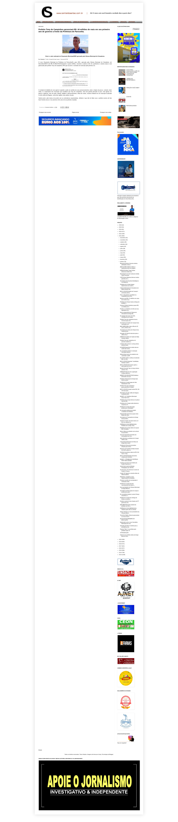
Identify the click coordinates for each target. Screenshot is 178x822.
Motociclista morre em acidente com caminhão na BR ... (129, 355)
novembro (123, 240)
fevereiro (122, 259)
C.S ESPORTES (114, 21)
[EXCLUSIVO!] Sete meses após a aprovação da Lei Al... (128, 365)
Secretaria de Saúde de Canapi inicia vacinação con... (129, 323)
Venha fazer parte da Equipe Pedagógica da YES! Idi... (127, 467)
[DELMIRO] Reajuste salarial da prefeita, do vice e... (128, 505)
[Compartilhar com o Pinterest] (68, 107)
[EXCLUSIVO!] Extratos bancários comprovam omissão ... (128, 456)
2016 (120, 548)
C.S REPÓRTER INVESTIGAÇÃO (99, 21)
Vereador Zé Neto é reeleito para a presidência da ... (128, 526)
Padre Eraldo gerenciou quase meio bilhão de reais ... (129, 414)
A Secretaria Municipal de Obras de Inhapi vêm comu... (129, 442)
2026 (120, 225)
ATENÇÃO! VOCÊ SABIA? (132, 87)
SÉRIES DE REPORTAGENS (80, 21)
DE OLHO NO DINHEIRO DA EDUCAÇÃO (127, 519)
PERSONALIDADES (48, 21)
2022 (120, 233)
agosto (122, 246)
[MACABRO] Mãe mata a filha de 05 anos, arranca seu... (129, 327)
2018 (120, 543)
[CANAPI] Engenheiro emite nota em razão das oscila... (129, 348)
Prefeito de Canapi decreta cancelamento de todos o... (127, 484)
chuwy (99, 754)
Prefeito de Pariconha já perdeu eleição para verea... (128, 446)
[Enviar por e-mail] (61, 107)
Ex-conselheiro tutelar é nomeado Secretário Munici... (128, 351)
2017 (120, 546)
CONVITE (128, 96)
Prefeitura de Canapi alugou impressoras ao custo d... (127, 285)
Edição (40, 750)
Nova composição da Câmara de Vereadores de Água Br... (128, 313)
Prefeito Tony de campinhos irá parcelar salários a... (128, 341)
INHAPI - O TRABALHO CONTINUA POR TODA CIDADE (129, 460)
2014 (120, 552)
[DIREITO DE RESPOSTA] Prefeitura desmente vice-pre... (129, 376)
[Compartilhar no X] (65, 107)
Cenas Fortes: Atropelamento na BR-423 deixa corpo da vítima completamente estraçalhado (132, 72)
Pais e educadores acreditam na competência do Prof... (128, 295)
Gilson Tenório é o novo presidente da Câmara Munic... (129, 512)
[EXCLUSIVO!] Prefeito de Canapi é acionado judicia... (129, 292)
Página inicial (75, 112)
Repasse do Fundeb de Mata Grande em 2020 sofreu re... (129, 449)
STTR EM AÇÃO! (124, 532)
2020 (120, 539)
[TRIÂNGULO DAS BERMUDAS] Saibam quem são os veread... (128, 509)
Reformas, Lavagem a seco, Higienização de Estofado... (127, 477)
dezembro (123, 237)
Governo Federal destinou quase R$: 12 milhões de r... (129, 306)
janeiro (122, 261)
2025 (120, 227)
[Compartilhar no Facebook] (66, 107)
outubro (122, 242)
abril (121, 255)
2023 (120, 231)
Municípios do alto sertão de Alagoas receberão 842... (129, 393)
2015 (120, 550)
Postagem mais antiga (105, 112)
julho (121, 248)
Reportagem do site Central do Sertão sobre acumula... (129, 274)
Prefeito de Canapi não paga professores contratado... (127, 407)
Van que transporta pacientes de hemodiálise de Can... (128, 435)
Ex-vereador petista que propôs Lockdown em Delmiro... (128, 411)
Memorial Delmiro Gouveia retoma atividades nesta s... (128, 264)
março (122, 257)
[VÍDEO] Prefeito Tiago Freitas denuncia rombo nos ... (127, 271)
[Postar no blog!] (63, 107)
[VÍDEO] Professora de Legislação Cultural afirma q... (128, 372)
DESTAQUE (132, 21)
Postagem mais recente (45, 112)
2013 (120, 554)
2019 (120, 541)
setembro (122, 244)
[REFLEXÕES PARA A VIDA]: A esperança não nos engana (127, 267)
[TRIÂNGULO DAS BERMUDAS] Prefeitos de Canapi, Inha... (128, 425)
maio (121, 253)
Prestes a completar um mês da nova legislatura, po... (129, 309)
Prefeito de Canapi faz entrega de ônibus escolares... (128, 498)
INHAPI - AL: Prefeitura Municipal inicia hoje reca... (128, 397)
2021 (120, 236)
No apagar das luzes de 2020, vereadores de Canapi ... (127, 316)
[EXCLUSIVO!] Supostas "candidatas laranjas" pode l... (129, 362)
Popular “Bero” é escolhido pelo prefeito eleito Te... (128, 530)
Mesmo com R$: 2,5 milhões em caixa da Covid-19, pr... (129, 299)
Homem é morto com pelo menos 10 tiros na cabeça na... (129, 421)
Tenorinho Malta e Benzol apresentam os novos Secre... (129, 516)
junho (121, 250)
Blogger (111, 754)
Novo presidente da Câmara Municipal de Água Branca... (130, 488)
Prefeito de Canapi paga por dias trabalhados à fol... (128, 383)
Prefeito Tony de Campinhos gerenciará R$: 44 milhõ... (127, 386)
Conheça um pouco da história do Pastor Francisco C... (128, 463)
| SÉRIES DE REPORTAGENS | (130, 79)
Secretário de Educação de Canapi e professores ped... (129, 491)
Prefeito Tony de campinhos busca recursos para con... (128, 320)
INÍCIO (38, 21)
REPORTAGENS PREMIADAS (63, 21)
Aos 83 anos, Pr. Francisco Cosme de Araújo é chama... (129, 470)
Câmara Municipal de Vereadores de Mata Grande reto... (129, 288)
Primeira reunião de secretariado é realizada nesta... (129, 481)
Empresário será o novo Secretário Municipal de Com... (129, 523)
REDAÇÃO (123, 21)
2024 (120, 229)
